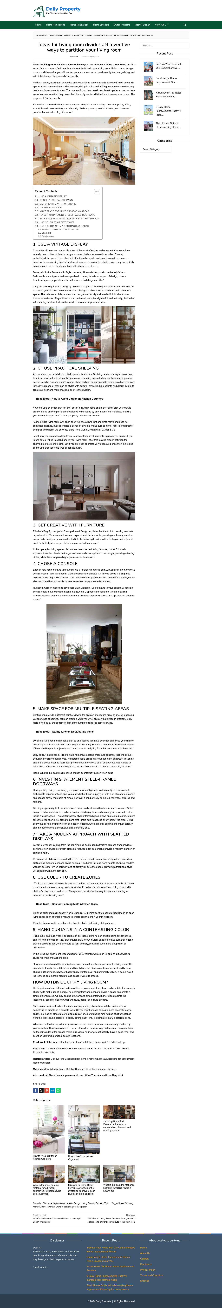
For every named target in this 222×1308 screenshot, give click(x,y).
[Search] (185, 25)
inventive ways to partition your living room (67, 1206)
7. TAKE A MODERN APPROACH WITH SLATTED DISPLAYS (68, 218)
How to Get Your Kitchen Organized (80, 1158)
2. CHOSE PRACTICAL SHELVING (55, 200)
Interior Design (73, 1203)
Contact (144, 1258)
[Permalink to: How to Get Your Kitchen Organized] (84, 1129)
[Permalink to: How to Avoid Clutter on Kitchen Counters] (49, 1129)
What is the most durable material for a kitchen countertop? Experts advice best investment (47, 1189)
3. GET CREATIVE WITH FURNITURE (56, 203)
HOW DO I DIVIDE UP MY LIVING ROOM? (60, 229)
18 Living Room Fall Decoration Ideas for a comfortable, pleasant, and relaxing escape (117, 1126)
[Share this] (35, 1090)
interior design (65, 254)
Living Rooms (88, 1203)
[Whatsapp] (58, 1090)
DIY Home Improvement (54, 1203)
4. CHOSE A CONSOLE (49, 207)
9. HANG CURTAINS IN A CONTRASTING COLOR (63, 226)
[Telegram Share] (52, 1090)
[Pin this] (46, 1090)
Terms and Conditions (151, 1275)
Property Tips (102, 1203)
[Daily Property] (57, 11)
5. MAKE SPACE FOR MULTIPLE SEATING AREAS (63, 211)
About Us (145, 1253)
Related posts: (48, 236)
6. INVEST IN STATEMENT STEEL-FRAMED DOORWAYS (66, 214)
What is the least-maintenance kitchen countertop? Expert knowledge (76, 772)
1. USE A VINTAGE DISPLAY (52, 196)
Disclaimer (146, 1264)
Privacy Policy (148, 1269)
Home (143, 1247)
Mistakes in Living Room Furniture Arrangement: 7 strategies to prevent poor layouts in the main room (81, 1189)
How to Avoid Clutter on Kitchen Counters (45, 1157)
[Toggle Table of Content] (95, 191)
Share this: (46, 232)
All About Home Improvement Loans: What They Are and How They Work (84, 1075)
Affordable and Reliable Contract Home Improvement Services (83, 1069)
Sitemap (144, 1280)
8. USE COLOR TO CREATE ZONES (55, 222)
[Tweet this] (41, 1090)
